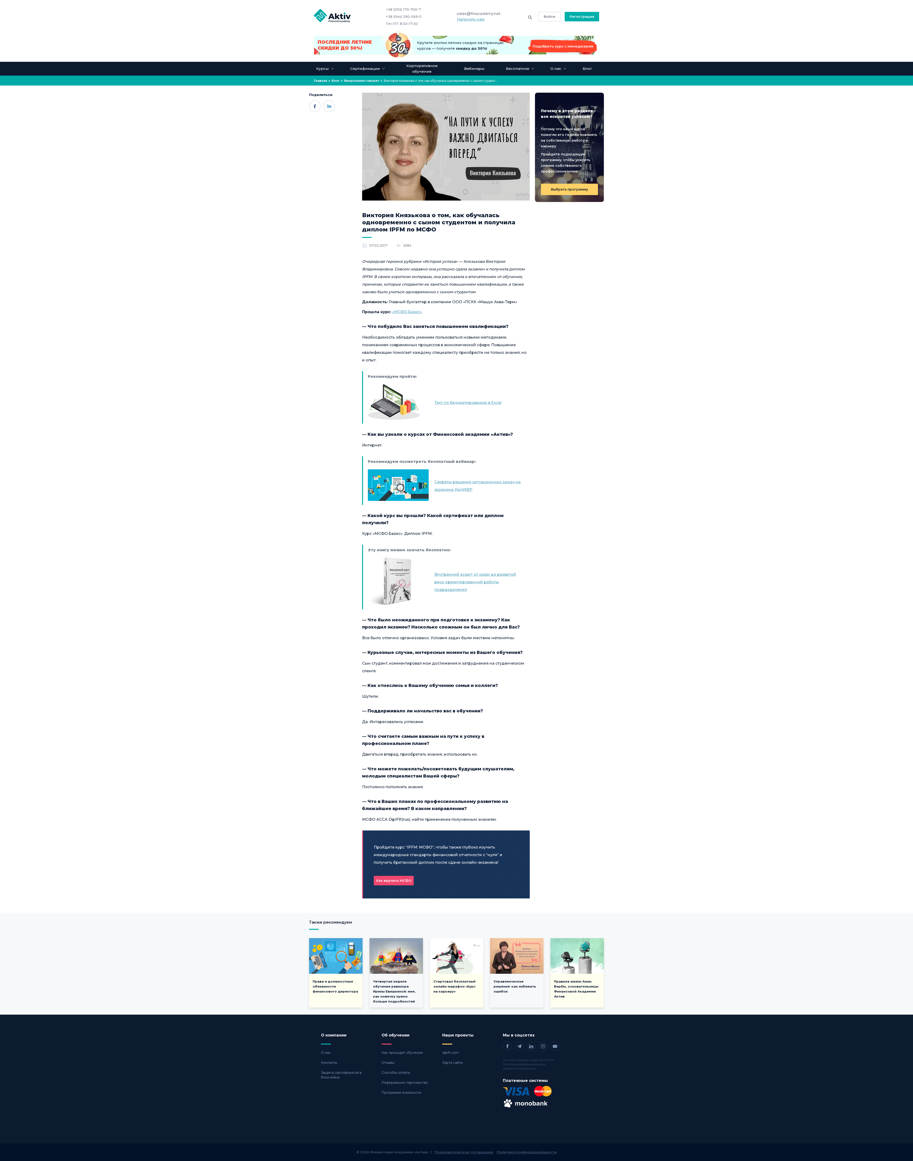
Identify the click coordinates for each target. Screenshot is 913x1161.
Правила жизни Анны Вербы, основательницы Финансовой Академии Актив (576, 988)
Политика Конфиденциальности (527, 1152)
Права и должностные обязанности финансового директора (335, 986)
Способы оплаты (396, 1072)
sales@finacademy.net (478, 13)
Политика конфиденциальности (524, 1064)
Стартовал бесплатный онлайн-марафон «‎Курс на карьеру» (454, 986)
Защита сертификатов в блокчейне (341, 1074)
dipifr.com (450, 1053)
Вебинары (474, 68)
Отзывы (388, 1062)
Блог (587, 68)
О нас (326, 1053)
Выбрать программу (569, 189)
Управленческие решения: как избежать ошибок (515, 986)
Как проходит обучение (402, 1053)
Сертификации (365, 68)
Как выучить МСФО (393, 880)
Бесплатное (517, 68)
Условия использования (519, 1068)
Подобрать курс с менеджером (563, 46)
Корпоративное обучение (422, 68)
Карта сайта (452, 1062)
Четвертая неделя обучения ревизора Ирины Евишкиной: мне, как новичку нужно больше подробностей (394, 991)
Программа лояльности (401, 1092)
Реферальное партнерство (405, 1082)
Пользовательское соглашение (463, 1152)
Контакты (329, 1062)
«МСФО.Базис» (407, 312)
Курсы (322, 68)
